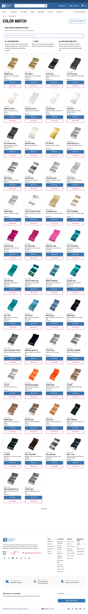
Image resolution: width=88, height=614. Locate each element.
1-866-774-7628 (16, 553)
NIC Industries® (80, 548)
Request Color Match (77, 21)
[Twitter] (8, 558)
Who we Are (70, 541)
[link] (12, 16)
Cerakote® (80, 552)
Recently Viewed (81, 12)
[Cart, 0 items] (84, 6)
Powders (49, 544)
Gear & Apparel (49, 552)
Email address (61, 593)
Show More (44, 508)
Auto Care (79, 554)
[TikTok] (29, 558)
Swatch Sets (50, 546)
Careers (69, 558)
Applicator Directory (60, 557)
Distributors (60, 572)
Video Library (60, 569)
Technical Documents (60, 566)
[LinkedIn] (17, 558)
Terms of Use (70, 556)
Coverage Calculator (60, 542)
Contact (69, 544)
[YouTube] (12, 558)
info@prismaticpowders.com (33, 553)
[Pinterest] (25, 558)
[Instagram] (21, 558)
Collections (50, 541)
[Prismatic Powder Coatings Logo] (7, 5)
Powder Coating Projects (59, 547)
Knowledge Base (60, 561)
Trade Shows (78, 544)
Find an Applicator (60, 553)
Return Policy (70, 546)
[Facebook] (4, 558)
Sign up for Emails (72, 600)
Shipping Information (70, 550)
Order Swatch (12, 86)
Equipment (50, 549)
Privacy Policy (71, 553)
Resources (60, 12)
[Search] (45, 6)
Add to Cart (12, 82)
